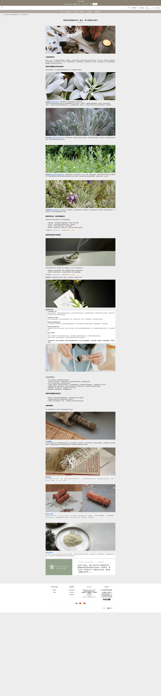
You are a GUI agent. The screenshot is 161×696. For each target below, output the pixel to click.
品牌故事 (54, 590)
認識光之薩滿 (68, 11)
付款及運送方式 (72, 590)
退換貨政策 (72, 592)
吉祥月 (95, 4)
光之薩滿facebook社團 (106, 592)
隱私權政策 (72, 594)
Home (4, 14)
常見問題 (89, 11)
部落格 (54, 592)
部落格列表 (8, 14)
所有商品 (75, 11)
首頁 (62, 11)
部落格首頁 (97, 11)
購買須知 (82, 11)
